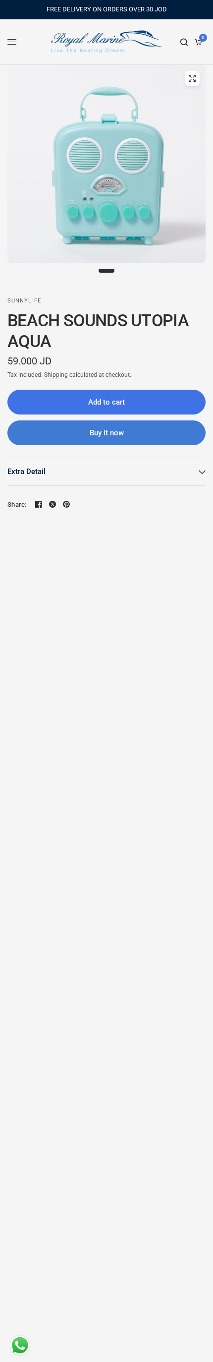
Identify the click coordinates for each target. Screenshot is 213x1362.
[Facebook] (39, 504)
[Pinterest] (66, 504)
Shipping (56, 374)
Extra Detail (26, 471)
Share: (17, 504)
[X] (52, 504)
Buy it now (107, 432)
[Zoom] (192, 78)
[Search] (184, 42)
